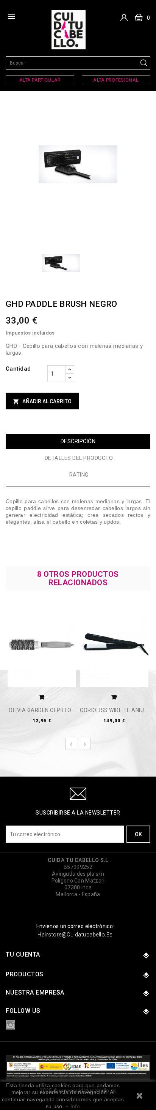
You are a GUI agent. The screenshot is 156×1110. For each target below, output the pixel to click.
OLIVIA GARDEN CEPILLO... (42, 710)
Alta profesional (116, 80)
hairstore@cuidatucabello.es (75, 935)
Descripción (78, 441)
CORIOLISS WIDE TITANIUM (114, 710)
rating (79, 475)
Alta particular (40, 80)
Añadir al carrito (42, 401)
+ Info (73, 1106)
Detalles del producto (79, 458)
